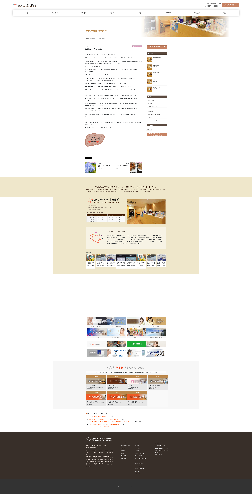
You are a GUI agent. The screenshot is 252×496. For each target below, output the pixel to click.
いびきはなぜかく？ (157, 72)
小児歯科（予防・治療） (140, 453)
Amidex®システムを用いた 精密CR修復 (161, 451)
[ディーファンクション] (136, 353)
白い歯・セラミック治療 (160, 445)
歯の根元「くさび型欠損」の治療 (141, 461)
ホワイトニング (158, 454)
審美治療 (157, 443)
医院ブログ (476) (152, 109)
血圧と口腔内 (156, 65)
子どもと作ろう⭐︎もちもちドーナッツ (122, 165)
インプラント (137, 448)
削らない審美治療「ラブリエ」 (161, 448)
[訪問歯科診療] (97, 344)
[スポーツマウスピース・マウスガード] (116, 344)
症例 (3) (150, 117)
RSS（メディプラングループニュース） (97, 414)
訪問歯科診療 (137, 471)
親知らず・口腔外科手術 (140, 468)
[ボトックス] (156, 344)
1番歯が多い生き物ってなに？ (104, 165)
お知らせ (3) (151, 100)
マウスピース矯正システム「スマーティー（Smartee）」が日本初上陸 (105, 424)
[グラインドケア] (116, 353)
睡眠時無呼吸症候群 (139, 463)
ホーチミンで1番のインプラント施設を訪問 (99, 427)
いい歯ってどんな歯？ (157, 87)
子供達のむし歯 (156, 80)
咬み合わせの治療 (138, 455)
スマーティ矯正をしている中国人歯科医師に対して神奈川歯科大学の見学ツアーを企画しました (111, 422)
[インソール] (156, 353)
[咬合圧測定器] (97, 353)
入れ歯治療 (137, 450)
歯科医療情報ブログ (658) (154, 114)
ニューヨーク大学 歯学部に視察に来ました (99, 416)
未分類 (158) (151, 111)
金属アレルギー (138, 473)
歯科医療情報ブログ (137, 46)
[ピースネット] (136, 344)
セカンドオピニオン (139, 466)
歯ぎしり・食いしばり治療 (140, 458)
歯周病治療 (137, 445)
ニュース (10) (151, 103)
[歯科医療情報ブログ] (90, 167)
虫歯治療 (136, 443)
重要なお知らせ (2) (153, 120)
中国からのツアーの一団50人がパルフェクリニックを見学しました (104, 419)
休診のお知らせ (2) (153, 106)
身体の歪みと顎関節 (157, 57)
